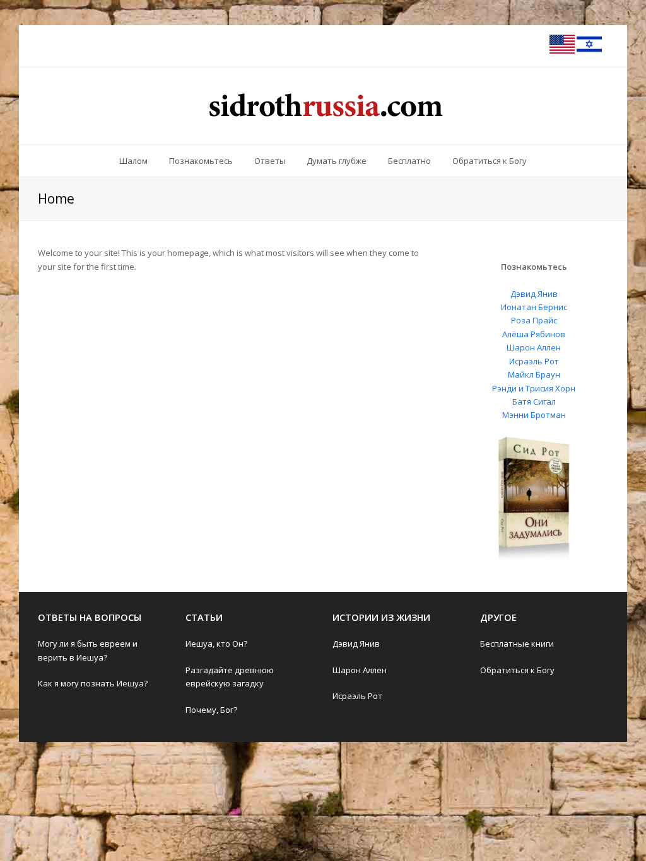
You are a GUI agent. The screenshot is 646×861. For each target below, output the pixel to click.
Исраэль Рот (534, 361)
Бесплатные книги (517, 643)
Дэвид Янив (534, 293)
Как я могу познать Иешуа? (93, 683)
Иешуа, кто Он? (216, 643)
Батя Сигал (534, 401)
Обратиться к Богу (517, 670)
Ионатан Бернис (534, 307)
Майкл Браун (534, 374)
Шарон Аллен (534, 347)
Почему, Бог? (211, 709)
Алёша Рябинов (533, 334)
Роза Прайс (534, 320)
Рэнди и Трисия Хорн (533, 388)
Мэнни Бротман (534, 414)
